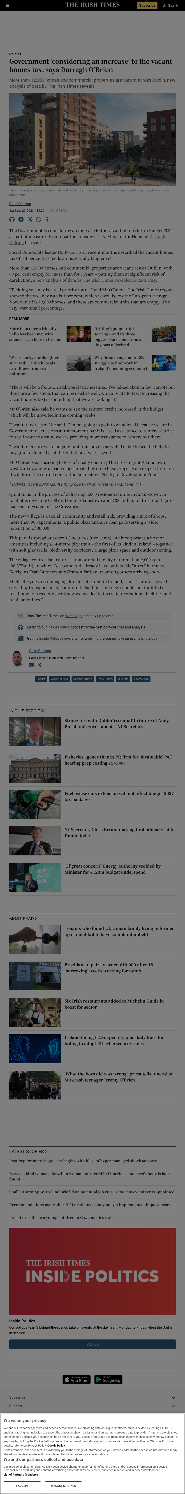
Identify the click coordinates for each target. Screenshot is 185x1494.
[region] (92, 1453)
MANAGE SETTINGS (63, 1485)
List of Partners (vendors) (21, 1474)
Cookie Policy (56, 1445)
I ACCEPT (22, 1485)
